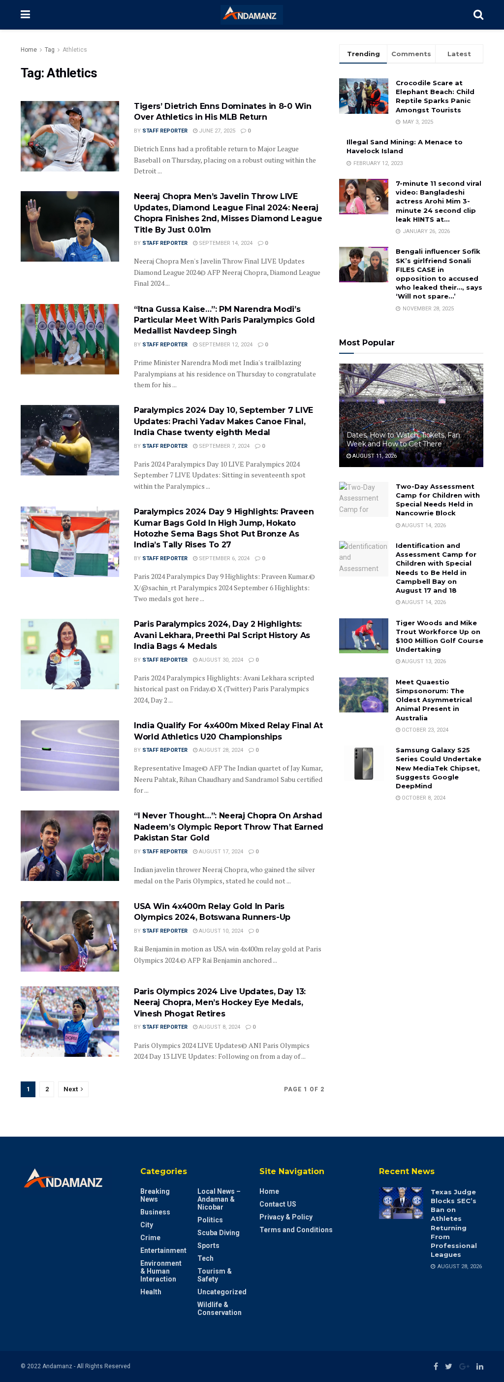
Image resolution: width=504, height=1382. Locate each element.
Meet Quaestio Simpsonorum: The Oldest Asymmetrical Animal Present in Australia (434, 700)
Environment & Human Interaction (161, 1271)
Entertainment (163, 1250)
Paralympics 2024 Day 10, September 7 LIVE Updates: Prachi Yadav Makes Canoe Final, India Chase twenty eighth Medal (223, 421)
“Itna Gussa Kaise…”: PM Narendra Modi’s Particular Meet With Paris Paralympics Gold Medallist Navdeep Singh (224, 320)
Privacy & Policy (286, 1217)
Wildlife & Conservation (219, 1308)
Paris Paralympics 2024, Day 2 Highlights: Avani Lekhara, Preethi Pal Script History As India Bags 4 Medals (222, 635)
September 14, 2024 (224, 243)
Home (29, 49)
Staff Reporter (165, 131)
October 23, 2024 (424, 730)
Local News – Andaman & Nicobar (219, 1199)
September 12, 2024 (224, 344)
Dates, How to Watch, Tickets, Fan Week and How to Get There (403, 439)
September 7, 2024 (223, 446)
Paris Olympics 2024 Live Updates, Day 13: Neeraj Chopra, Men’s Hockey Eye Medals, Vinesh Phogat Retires (220, 1002)
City (146, 1225)
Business (155, 1212)
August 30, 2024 (220, 660)
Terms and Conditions (296, 1230)
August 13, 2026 (423, 661)
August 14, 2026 (423, 525)
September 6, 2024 (223, 558)
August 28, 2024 (220, 750)
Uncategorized (222, 1292)
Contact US (277, 1204)
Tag (50, 49)
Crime (150, 1238)
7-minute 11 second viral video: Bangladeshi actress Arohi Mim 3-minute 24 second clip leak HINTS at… (438, 201)
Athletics (75, 49)
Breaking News (155, 1195)
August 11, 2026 (374, 456)
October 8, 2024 (422, 798)
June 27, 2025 (216, 131)
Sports (208, 1245)
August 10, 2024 (220, 931)
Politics (210, 1220)
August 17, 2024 (220, 851)
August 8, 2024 (218, 1027)
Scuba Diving (218, 1233)
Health (150, 1292)
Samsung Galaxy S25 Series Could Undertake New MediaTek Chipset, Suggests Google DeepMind (438, 768)
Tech (205, 1258)
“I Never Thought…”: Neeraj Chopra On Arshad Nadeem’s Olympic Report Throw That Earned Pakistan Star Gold (228, 827)
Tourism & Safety (214, 1275)
